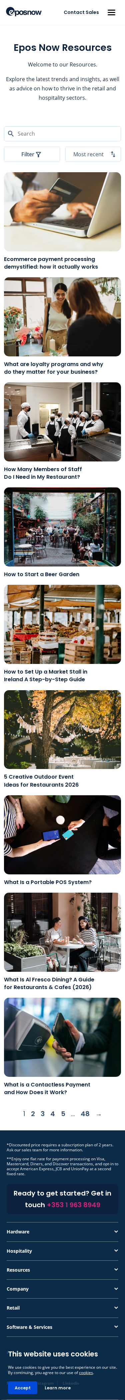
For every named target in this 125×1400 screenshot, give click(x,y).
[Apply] (62, 1399)
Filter (27, 154)
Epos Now (24, 11)
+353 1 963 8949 (73, 1204)
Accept (23, 1388)
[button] (111, 12)
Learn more (58, 1388)
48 (85, 1113)
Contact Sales (81, 12)
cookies (86, 1372)
